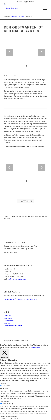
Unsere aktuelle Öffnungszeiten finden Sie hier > (20, 299)
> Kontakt (7, 323)
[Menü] (44, 8)
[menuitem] (44, 8)
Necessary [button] (3, 383)
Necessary (6, 386)
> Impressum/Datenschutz (13, 326)
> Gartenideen (9, 320)
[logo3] (21, 8)
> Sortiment (8, 318)
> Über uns (7, 315)
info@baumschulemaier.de (17, 279)
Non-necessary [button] (5, 401)
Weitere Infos (35, 347)
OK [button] (29, 347)
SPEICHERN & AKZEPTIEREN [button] (11, 419)
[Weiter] (41, 52)
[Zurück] (9, 52)
